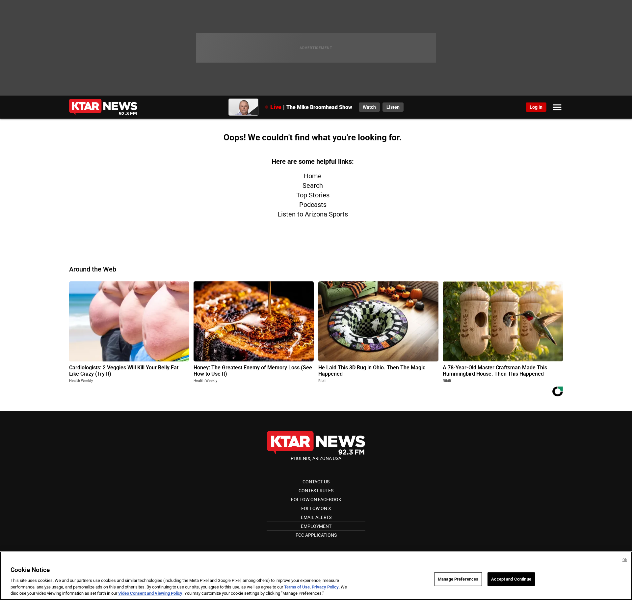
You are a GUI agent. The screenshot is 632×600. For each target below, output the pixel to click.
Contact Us (316, 481)
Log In (536, 107)
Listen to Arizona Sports (312, 214)
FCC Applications (316, 535)
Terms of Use (297, 587)
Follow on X (316, 508)
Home (313, 176)
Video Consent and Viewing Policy (150, 593)
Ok (624, 560)
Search (313, 185)
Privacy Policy (325, 587)
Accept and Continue (511, 579)
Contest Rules (316, 490)
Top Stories (312, 195)
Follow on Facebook (316, 499)
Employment (316, 526)
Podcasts (313, 205)
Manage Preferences (458, 579)
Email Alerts (316, 517)
